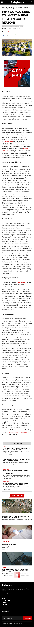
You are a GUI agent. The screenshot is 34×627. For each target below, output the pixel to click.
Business (9, 7)
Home (3, 7)
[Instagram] (5, 593)
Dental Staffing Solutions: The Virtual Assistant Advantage (16, 460)
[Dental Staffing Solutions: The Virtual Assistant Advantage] (17, 532)
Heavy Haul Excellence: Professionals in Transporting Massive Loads (16, 449)
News (21, 26)
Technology (7, 458)
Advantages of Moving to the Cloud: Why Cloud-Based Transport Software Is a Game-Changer (16, 472)
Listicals (10, 26)
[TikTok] (7, 593)
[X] (7, 35)
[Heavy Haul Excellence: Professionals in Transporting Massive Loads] (17, 506)
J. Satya (6, 31)
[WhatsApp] (15, 35)
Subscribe (27, 618)
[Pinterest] (11, 35)
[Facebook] (3, 35)
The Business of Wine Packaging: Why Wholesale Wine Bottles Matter (15, 483)
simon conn (9, 142)
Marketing (16, 26)
